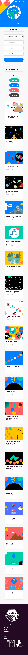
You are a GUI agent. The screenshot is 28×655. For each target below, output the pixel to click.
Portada (10, 23)
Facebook (6, 627)
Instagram (6, 631)
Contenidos (17, 23)
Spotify (5, 638)
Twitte (5, 629)
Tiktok (5, 636)
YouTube (6, 634)
